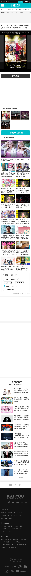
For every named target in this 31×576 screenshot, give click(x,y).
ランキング (17, 513)
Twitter (5, 502)
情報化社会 (11, 526)
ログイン (27, 1)
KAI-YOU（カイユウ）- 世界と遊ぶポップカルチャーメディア (15, 5)
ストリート (4, 531)
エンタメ (11, 531)
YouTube (13, 502)
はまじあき (9, 283)
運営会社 (3, 547)
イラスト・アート (6, 528)
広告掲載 (23, 539)
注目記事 (10, 513)
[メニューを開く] (2, 5)
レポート (3, 515)
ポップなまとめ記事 (6, 518)
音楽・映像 (9, 12)
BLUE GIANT (20, 283)
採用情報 (11, 547)
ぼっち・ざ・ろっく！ (12, 279)
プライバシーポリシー (7, 544)
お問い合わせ (16, 539)
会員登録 (20, 1)
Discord (17, 502)
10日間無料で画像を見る (15, 133)
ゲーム (21, 528)
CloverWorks (10, 289)
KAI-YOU (3, 12)
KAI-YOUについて (6, 539)
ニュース (15, 12)
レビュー (10, 515)
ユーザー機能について (7, 542)
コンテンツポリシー (20, 544)
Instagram (22, 502)
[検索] (28, 5)
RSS (26, 502)
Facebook (9, 502)
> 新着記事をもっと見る (24, 478)
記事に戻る (15, 76)
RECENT (16, 382)
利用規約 (17, 542)
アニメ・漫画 (18, 526)
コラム (23, 513)
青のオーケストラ (11, 286)
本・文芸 (3, 526)
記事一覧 (3, 513)
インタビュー (17, 515)
